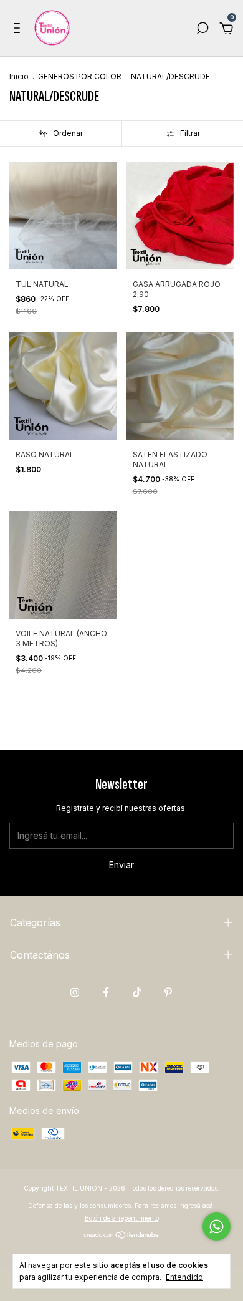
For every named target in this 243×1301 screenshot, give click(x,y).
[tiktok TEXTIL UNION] (137, 992)
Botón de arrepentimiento (122, 1218)
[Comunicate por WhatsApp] (216, 1226)
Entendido (184, 1277)
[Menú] (19, 29)
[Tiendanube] (122, 1235)
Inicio (19, 76)
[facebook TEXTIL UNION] (106, 992)
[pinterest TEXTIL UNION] (168, 992)
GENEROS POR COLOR (80, 76)
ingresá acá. (196, 1205)
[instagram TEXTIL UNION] (75, 992)
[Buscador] (202, 29)
